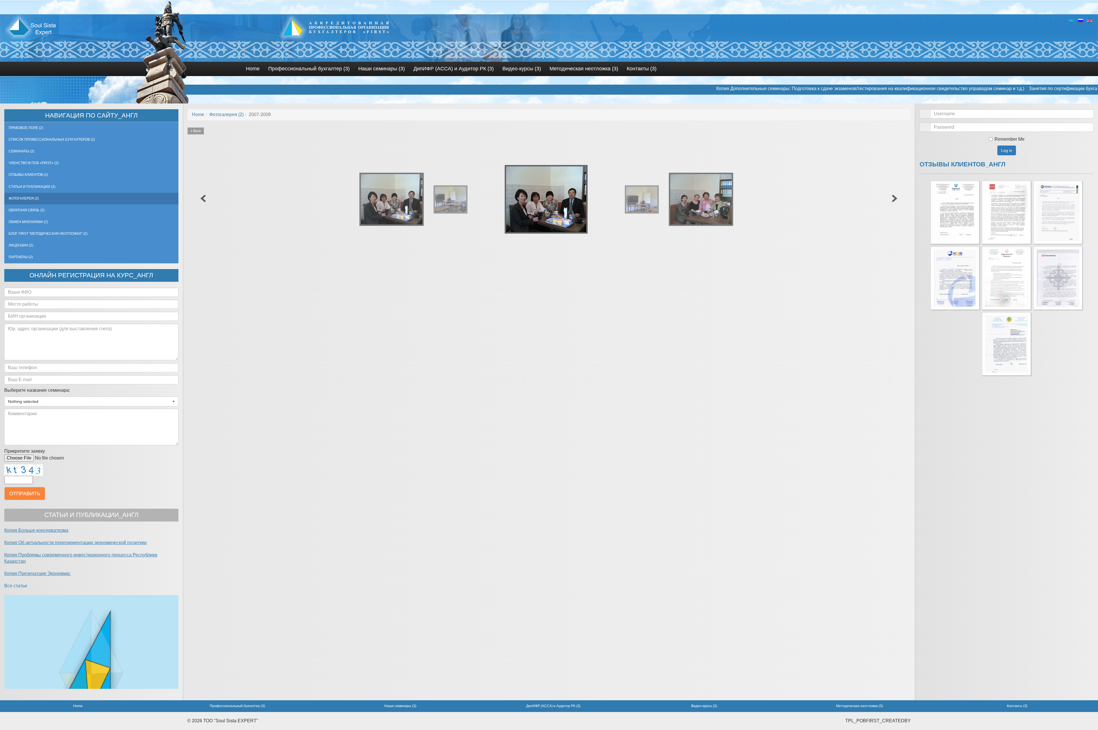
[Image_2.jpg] (395, 200)
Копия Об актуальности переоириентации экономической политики (75, 542)
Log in (1006, 150)
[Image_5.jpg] (452, 199)
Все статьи (15, 585)
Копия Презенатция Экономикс (37, 573)
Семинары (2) (21, 151)
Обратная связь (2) (27, 210)
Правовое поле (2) (26, 128)
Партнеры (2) (21, 257)
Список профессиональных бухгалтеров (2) (52, 140)
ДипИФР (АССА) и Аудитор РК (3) (453, 68)
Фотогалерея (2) (24, 198)
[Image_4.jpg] (643, 199)
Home (253, 68)
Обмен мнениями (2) (28, 222)
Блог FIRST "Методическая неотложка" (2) (48, 234)
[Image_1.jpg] (550, 199)
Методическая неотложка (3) (584, 68)
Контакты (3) (642, 68)
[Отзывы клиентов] (955, 212)
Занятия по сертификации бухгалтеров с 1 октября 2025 (1034, 88)
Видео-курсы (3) (521, 68)
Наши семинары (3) (381, 68)
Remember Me (1009, 139)
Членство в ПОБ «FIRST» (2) (34, 163)
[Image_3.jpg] (704, 200)
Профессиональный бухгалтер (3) (309, 68)
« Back (195, 131)
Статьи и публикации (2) (32, 187)
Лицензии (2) (21, 245)
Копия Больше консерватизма (36, 530)
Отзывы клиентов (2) (28, 175)
